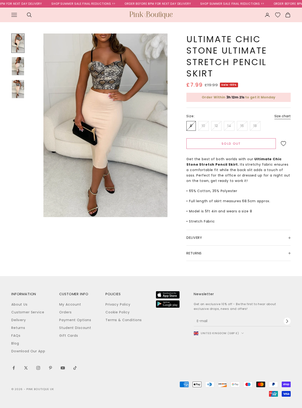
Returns (18, 327)
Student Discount (75, 327)
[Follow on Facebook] (13, 368)
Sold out (231, 143)
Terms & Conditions (123, 320)
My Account (70, 304)
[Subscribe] (287, 321)
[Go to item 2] (18, 66)
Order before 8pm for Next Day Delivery (152, 4)
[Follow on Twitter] (26, 368)
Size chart (282, 116)
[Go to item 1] (18, 43)
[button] (283, 143)
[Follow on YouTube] (62, 368)
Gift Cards (68, 335)
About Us (19, 304)
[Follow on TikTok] (75, 368)
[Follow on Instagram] (38, 368)
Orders (65, 312)
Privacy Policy (117, 304)
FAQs (15, 335)
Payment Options (75, 320)
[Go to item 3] (18, 89)
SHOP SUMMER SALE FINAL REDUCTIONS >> (77, 4)
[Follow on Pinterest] (50, 368)
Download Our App (28, 351)
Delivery (18, 320)
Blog (15, 343)
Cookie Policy (117, 312)
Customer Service (27, 312)
